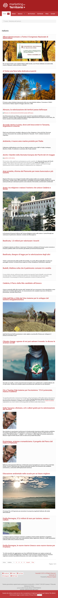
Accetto (40, 595)
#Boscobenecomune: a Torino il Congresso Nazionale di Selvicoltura (25, 37)
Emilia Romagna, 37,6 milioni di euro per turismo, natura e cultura (26, 519)
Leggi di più (45, 595)
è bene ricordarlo (49, 400)
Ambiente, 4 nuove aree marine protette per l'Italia (23, 141)
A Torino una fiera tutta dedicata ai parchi (19, 71)
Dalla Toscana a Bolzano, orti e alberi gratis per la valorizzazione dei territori (29, 408)
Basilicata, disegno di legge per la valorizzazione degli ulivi (26, 254)
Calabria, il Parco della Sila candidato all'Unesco (22, 283)
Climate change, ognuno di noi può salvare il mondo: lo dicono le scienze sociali (29, 342)
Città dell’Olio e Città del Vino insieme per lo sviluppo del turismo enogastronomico (26, 299)
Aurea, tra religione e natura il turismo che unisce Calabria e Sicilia (27, 188)
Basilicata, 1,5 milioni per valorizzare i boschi (21, 241)
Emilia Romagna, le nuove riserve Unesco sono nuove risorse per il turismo (29, 546)
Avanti (28, 562)
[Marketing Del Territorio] (14, 5)
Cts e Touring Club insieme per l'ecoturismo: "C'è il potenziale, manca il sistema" (27, 391)
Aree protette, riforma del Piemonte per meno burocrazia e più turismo (28, 172)
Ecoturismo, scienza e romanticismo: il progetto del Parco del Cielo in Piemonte (28, 442)
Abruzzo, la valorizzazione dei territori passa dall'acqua (25, 110)
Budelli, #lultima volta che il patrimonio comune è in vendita (27, 268)
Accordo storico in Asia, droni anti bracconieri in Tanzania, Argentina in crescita (26, 125)
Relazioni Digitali (51, 577)
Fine (33, 562)
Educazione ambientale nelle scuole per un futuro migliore (26, 474)
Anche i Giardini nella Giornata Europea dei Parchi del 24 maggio (29, 155)
